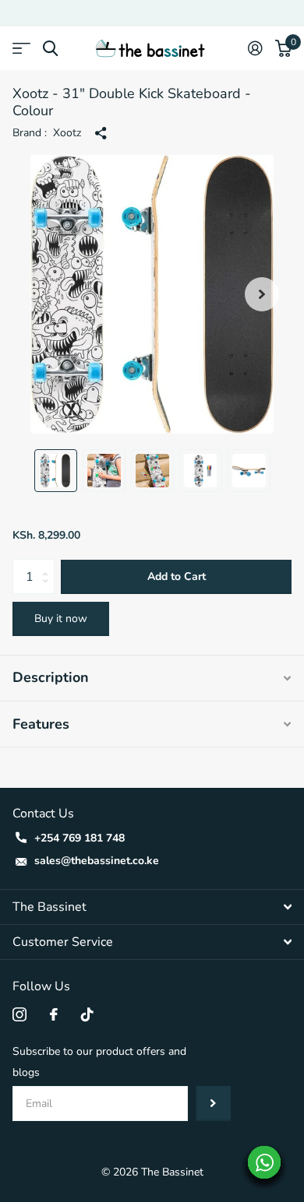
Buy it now (60, 618)
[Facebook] (54, 1014)
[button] (262, 294)
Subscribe (213, 1103)
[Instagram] (19, 1014)
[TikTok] (87, 1014)
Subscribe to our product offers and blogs (99, 1062)
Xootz (67, 132)
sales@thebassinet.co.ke (96, 860)
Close (152, 907)
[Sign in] (255, 48)
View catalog (21, 48)
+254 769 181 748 (79, 838)
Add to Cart (176, 576)
